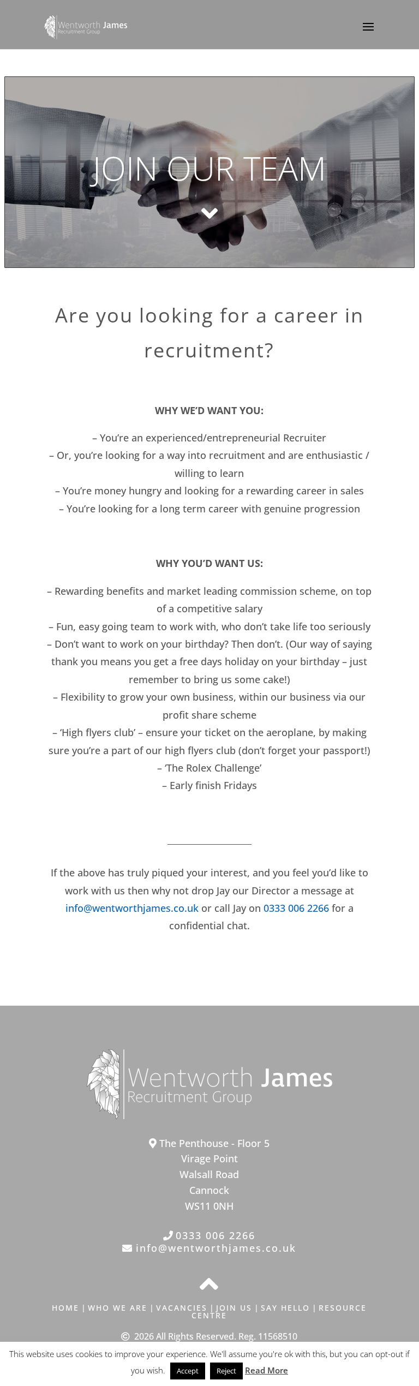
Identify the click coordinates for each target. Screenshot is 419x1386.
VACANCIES (181, 1308)
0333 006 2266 (296, 908)
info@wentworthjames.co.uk (132, 908)
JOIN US (234, 1308)
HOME (65, 1308)
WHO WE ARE (117, 1308)
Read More (266, 1370)
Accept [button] (188, 1371)
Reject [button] (226, 1371)
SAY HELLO (285, 1308)
